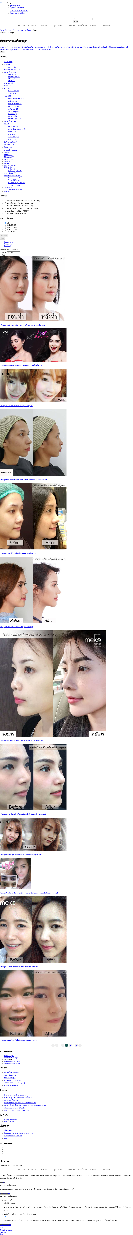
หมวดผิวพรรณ (94, 47)
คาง (15, 47)
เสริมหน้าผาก (60, 47)
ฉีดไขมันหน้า (72, 47)
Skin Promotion (9, 1121)
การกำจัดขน (22, 49)
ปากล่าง (12, 93)
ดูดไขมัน (80, 47)
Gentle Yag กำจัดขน (11, 1100)
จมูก (22, 30)
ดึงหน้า (86, 47)
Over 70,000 (11, 231)
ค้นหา (76, 21)
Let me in (12, 114)
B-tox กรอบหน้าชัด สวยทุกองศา (15, 1095)
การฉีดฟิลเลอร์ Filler (34, 49)
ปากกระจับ (13, 91)
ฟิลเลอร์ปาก (14, 185)
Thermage (44, 49)
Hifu (49, 49)
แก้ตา (11, 139)
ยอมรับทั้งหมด (5, 1193)
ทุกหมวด (3, 47)
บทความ (93, 26)
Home (2, 30)
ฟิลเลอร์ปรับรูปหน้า (16, 183)
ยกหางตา (42, 47)
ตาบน (12, 132)
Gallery (8, 244)
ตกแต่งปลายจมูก (15, 99)
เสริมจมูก (28, 30)
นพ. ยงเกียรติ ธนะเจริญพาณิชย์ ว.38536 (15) (22, 208)
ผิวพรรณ (44, 26)
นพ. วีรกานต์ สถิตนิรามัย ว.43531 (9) (20, 206)
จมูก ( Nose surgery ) (11, 1075)
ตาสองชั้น (13, 137)
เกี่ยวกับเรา (107, 26)
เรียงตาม (3, 252)
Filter (2, 52)
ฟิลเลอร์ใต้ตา (14, 180)
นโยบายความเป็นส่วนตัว (13, 1136)
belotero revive (14, 178)
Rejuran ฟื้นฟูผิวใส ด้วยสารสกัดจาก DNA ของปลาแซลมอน (25, 1105)
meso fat (124, 47)
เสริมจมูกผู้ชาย (15, 104)
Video (7, 246)
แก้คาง (12, 67)
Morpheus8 (113, 47)
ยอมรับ (2, 1182)
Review (8, 242)
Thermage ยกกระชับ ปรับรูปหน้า (15, 1108)
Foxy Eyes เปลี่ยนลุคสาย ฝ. (13, 1085)
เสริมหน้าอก (34, 47)
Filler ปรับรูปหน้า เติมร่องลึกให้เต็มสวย (18, 1097)
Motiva (11, 79)
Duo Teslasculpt (7, 49)
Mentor (11, 81)
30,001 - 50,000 (12, 227)
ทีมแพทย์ (71, 26)
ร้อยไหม (106, 47)
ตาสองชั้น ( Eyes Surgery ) (13, 1080)
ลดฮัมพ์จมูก (13, 111)
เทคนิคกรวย (14, 77)
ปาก (51, 47)
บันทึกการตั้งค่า (5, 1225)
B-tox (7, 163)
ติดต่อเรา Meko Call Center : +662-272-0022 (19, 1133)
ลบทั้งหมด (4, 235)
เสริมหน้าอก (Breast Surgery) (14, 1083)
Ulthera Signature (15, 171)
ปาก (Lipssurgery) (10, 1078)
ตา (66, 47)
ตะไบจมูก (13, 109)
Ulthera (15, 49)
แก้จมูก (12, 116)
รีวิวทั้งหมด (82, 26)
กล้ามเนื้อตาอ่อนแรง (16, 129)
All (8, 223)
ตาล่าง (11, 134)
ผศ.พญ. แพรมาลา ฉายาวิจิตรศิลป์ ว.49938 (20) (23, 201)
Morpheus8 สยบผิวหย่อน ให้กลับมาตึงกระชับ (20, 1103)
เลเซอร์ (119, 47)
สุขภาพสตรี (58, 26)
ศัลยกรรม (32, 26)
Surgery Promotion (10, 1120)
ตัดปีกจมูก (13, 106)
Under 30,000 (11, 225)
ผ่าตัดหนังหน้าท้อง (23, 47)
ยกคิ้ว (48, 47)
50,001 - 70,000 (12, 229)
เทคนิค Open (14, 119)
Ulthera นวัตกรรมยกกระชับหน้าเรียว (17, 1110)
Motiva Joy (13, 74)
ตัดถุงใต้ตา (13, 126)
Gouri (101, 47)
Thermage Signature (16, 189)
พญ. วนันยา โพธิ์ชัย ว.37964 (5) (18, 211)
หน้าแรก (21, 26)
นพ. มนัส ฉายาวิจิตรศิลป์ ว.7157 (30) (20, 203)
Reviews (8, 30)
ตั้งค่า (20, 1178)
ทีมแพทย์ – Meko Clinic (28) (16, 213)
